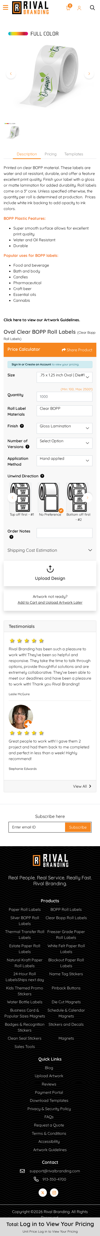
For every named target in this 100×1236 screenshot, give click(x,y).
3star (27, 640)
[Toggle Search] (92, 7)
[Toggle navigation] (5, 7)
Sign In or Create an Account (31, 364)
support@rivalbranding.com (55, 1170)
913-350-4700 (54, 1179)
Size (11, 374)
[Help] (21, 425)
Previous (12, 497)
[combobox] (64, 377)
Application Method (18, 461)
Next (87, 497)
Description (27, 153)
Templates (73, 153)
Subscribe (78, 827)
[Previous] (11, 74)
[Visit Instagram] (54, 1192)
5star (41, 640)
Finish (13, 425)
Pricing (51, 153)
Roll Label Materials (17, 411)
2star (19, 640)
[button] (21, 497)
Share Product (79, 349)
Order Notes (19, 531)
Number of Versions (18, 443)
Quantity (15, 394)
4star (34, 640)
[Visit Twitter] (43, 1192)
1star (12, 640)
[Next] (89, 74)
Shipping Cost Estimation (32, 550)
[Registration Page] (79, 7)
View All (80, 786)
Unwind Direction (23, 475)
